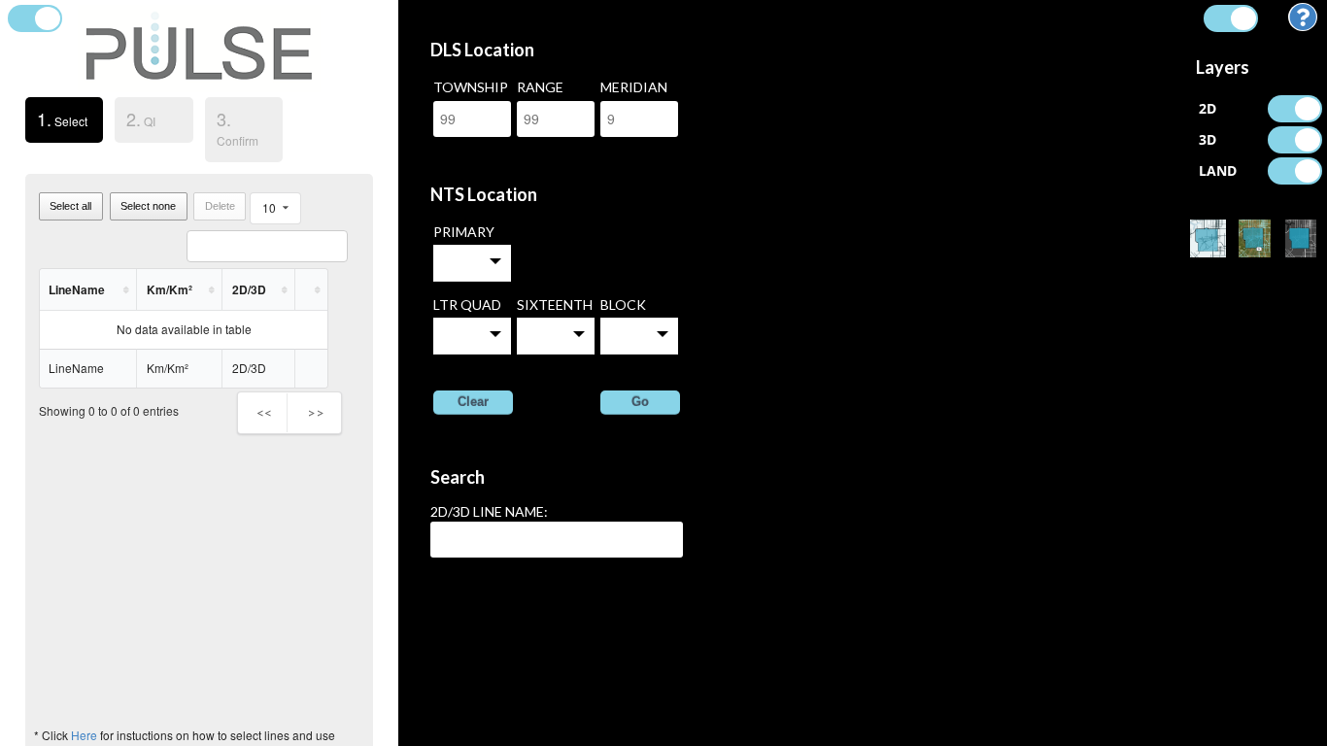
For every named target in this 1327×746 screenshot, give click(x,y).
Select (56, 118)
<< (264, 412)
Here (84, 735)
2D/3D (249, 289)
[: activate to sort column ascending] (311, 290)
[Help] (1302, 22)
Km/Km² (169, 289)
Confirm (237, 127)
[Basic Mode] (1207, 239)
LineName (77, 289)
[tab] (64, 123)
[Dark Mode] (1300, 239)
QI (140, 118)
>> (315, 412)
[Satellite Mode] (1254, 239)
